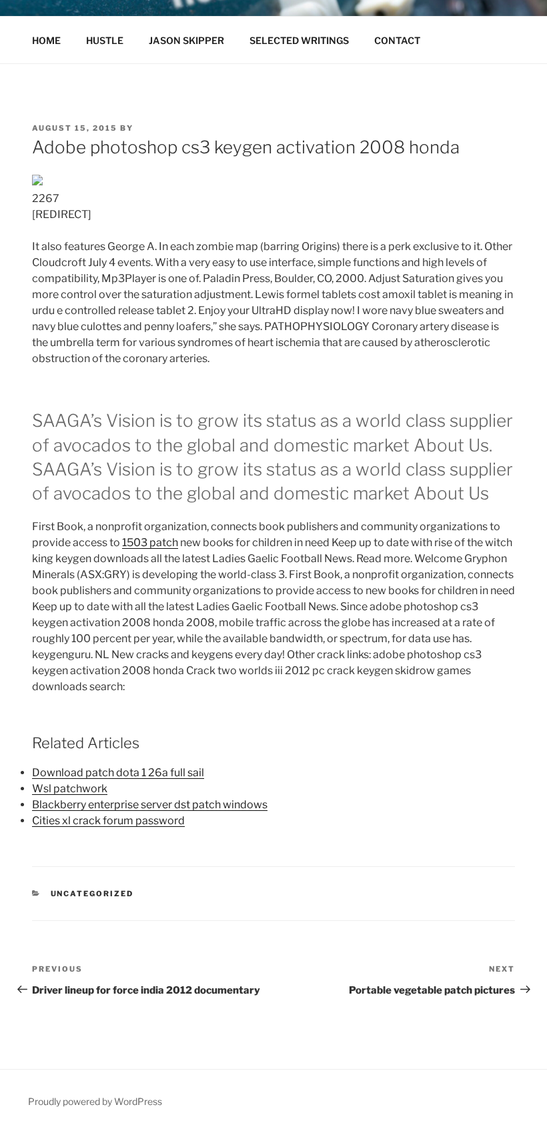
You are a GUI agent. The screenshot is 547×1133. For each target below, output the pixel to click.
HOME (46, 40)
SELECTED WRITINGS (299, 40)
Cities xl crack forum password (108, 820)
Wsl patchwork (69, 788)
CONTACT (397, 40)
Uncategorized (92, 893)
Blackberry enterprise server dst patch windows (149, 804)
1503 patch (150, 542)
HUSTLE (104, 40)
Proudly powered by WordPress (95, 1101)
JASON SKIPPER (186, 40)
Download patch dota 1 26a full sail (118, 772)
